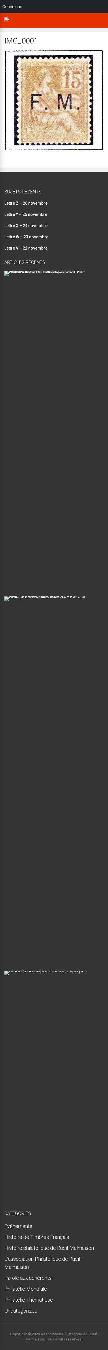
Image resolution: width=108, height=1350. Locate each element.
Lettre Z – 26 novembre (26, 203)
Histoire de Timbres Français (36, 1237)
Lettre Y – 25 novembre (25, 214)
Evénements (18, 1226)
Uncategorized (20, 1311)
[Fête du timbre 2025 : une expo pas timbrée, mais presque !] (51, 970)
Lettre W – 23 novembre (26, 237)
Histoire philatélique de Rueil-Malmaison (49, 1248)
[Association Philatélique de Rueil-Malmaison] (8, 22)
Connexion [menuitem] (12, 6)
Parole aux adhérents (28, 1278)
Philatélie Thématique (28, 1300)
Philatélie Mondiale (25, 1289)
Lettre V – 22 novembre (26, 248)
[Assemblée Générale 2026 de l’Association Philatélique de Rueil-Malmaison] (51, 271)
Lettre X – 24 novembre (26, 225)
